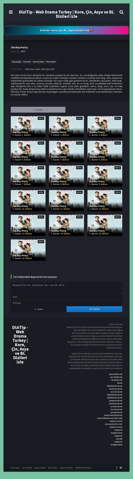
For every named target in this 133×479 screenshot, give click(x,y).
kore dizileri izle (115, 374)
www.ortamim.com (113, 424)
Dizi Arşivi (15, 467)
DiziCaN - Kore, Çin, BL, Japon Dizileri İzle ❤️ (66, 30)
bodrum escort (116, 421)
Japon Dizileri (66, 467)
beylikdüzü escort (115, 386)
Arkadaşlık (16, 61)
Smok (119, 383)
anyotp (119, 438)
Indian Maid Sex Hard (113, 415)
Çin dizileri (27, 467)
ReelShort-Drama (83, 467)
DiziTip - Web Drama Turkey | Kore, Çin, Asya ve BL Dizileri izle (66, 14)
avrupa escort (116, 412)
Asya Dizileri (40, 467)
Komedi (27, 61)
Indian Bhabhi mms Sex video (109, 418)
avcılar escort (116, 391)
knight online (116, 432)
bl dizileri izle (117, 380)
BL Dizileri (52, 467)
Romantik (51, 61)
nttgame (118, 430)
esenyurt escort (115, 388)
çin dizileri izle (116, 377)
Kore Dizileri (38, 61)
